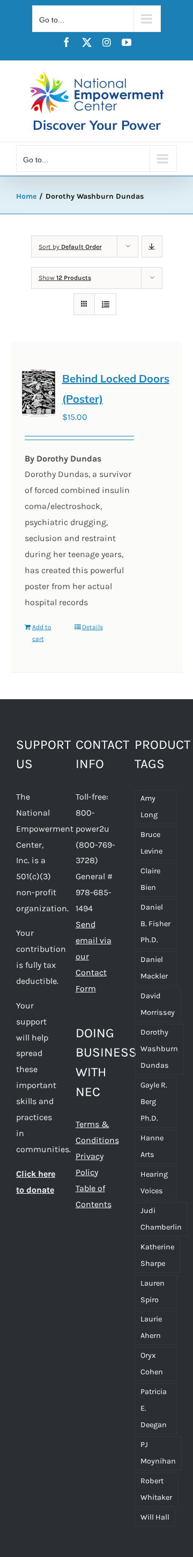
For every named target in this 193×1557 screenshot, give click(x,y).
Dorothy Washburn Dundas (159, 1049)
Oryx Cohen (151, 1363)
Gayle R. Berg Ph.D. (153, 1102)
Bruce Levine (151, 843)
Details (92, 627)
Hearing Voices (154, 1182)
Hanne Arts (152, 1146)
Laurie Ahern (151, 1327)
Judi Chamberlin (161, 1219)
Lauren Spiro (152, 1291)
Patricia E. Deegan (153, 1408)
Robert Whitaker (156, 1489)
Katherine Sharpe (157, 1255)
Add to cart (41, 633)
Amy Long (149, 806)
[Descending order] (152, 246)
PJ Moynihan (158, 1453)
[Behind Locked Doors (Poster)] (38, 393)
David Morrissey (157, 1004)
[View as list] (105, 304)
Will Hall (154, 1517)
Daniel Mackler (154, 968)
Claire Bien (150, 879)
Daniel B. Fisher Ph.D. (155, 924)
